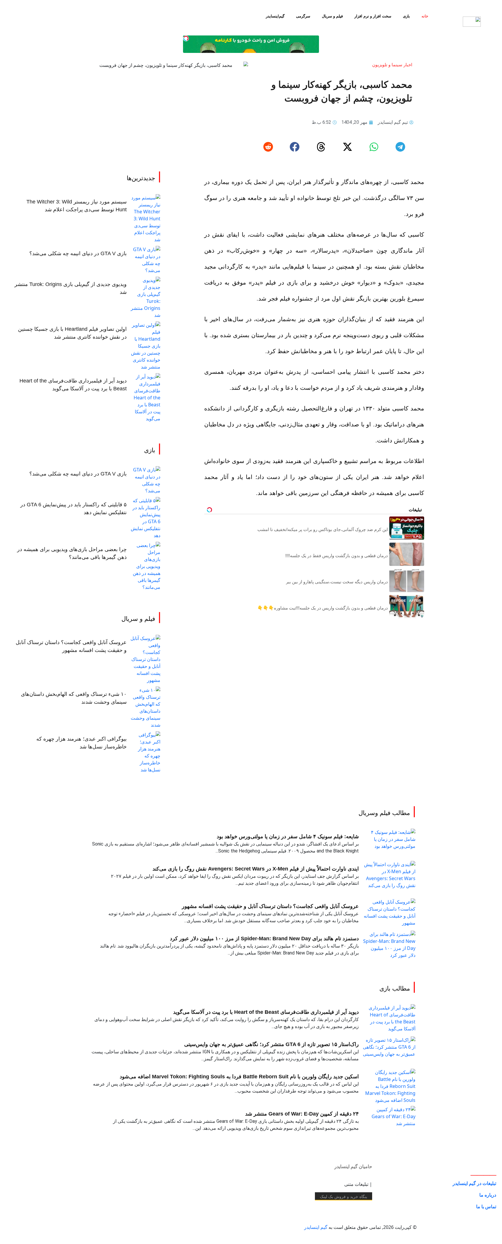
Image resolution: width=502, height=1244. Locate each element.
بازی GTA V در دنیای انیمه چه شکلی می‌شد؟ (78, 253)
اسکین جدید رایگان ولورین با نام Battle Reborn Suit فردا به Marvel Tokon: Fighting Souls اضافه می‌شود (239, 1076)
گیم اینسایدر (315, 1227)
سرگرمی (303, 16)
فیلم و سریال (332, 16)
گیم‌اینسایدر (275, 16)
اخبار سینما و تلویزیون (392, 64)
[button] (400, 147)
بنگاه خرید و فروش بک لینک (343, 1196)
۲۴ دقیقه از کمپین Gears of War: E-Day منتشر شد (302, 1114)
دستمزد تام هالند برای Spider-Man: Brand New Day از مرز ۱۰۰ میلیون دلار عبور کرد (264, 938)
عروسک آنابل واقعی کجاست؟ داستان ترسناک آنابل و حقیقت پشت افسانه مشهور (270, 906)
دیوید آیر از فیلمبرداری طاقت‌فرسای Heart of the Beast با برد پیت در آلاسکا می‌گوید (266, 1012)
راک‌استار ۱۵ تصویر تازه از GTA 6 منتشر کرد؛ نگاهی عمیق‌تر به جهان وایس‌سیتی (271, 1044)
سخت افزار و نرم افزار (372, 16)
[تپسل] (186, 38)
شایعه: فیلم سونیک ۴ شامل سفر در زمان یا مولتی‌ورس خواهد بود (288, 836)
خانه (425, 16)
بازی (406, 16)
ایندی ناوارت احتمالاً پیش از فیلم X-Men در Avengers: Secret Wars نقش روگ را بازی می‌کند (256, 869)
